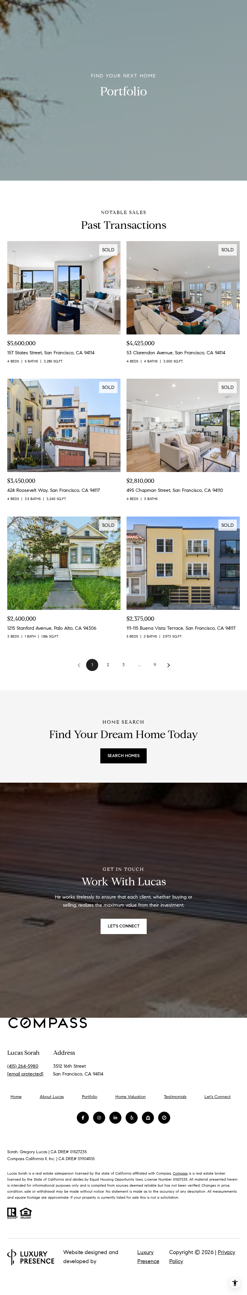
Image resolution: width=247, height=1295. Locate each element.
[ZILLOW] (148, 1118)
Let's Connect (218, 1097)
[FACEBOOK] (83, 1118)
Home (16, 1096)
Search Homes (123, 755)
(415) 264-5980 (22, 1066)
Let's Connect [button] (123, 926)
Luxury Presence (148, 1257)
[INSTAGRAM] (99, 1118)
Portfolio (89, 1096)
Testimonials (175, 1096)
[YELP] (132, 1118)
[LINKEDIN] (115, 1118)
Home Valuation (130, 1096)
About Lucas (52, 1096)
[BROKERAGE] (164, 1118)
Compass (180, 1173)
